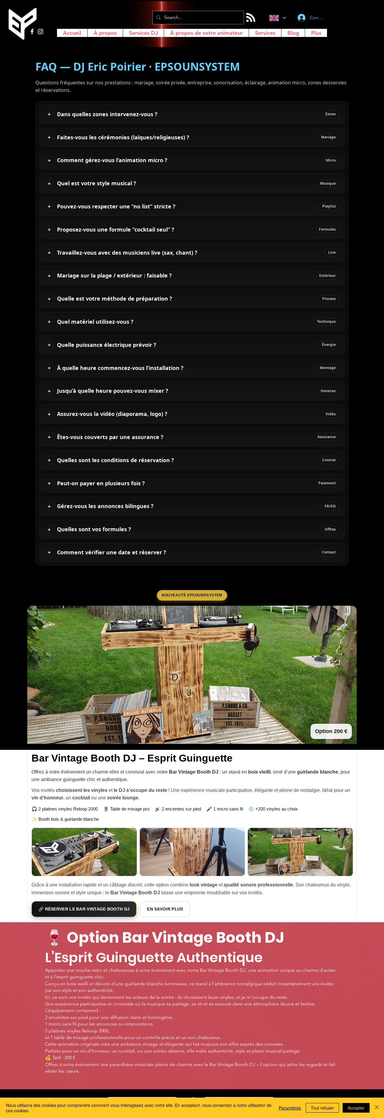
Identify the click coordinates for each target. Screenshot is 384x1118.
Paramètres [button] (290, 1108)
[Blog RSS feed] (250, 18)
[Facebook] (32, 31)
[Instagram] (40, 31)
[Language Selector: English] (277, 18)
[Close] (376, 1107)
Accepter (356, 1108)
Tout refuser (322, 1108)
